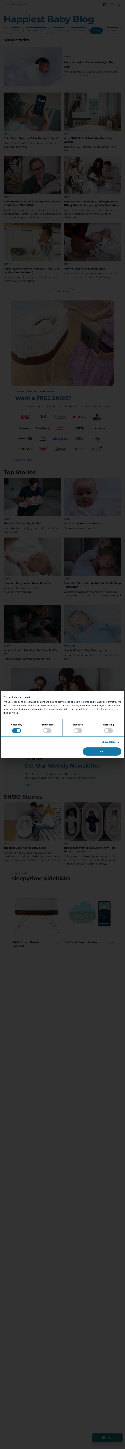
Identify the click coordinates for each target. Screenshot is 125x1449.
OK (102, 751)
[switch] (47, 730)
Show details (109, 741)
